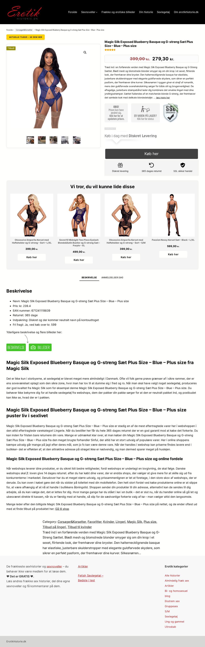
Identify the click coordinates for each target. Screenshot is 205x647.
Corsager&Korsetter (24, 30)
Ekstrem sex (172, 601)
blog (167, 596)
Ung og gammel (174, 621)
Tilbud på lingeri (54, 527)
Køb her (151, 153)
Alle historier (172, 575)
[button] (85, 52)
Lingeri (121, 522)
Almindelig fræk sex (177, 580)
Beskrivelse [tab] (89, 277)
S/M (167, 611)
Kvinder (108, 522)
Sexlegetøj (171, 616)
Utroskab (170, 626)
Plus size (150, 522)
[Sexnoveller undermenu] (97, 12)
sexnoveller (54, 566)
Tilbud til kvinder (80, 527)
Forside (9, 30)
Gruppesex (171, 606)
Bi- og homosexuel (176, 590)
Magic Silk (134, 522)
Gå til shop (62, 508)
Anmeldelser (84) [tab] (112, 277)
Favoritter (95, 522)
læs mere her (163, 97)
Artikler (83, 566)
